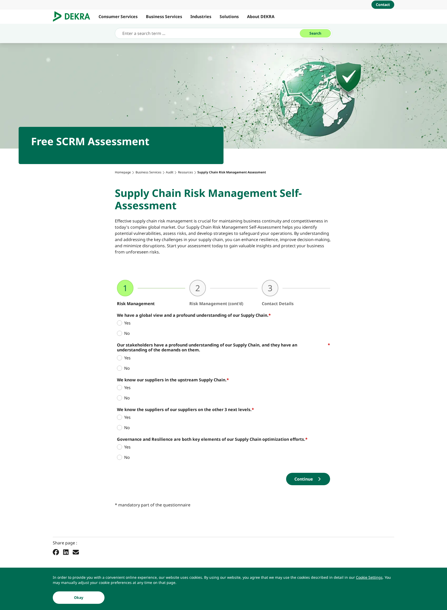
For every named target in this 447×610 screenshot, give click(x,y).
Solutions (229, 16)
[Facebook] (56, 552)
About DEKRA (260, 16)
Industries (200, 16)
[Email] (76, 552)
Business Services (164, 16)
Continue (303, 479)
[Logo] (73, 16)
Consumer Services (118, 16)
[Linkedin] (66, 552)
